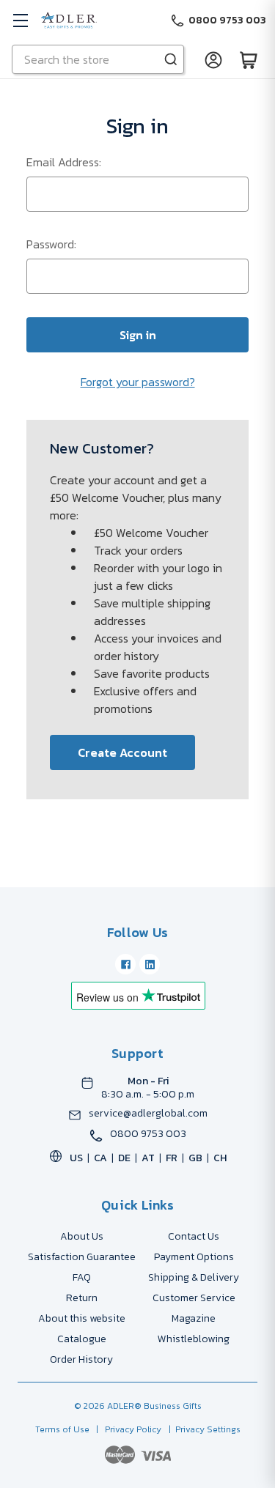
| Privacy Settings (202, 1429)
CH (220, 1158)
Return (82, 1298)
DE (124, 1158)
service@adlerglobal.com (148, 1113)
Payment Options (194, 1257)
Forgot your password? (138, 381)
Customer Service (194, 1298)
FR (171, 1158)
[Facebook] (125, 964)
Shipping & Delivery (193, 1277)
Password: (51, 244)
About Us (81, 1236)
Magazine (194, 1318)
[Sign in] (213, 59)
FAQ (82, 1277)
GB (195, 1158)
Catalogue (81, 1339)
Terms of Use (63, 1429)
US (76, 1158)
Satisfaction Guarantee (82, 1257)
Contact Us (193, 1236)
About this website (81, 1318)
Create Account (122, 752)
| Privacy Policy (126, 1429)
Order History (81, 1359)
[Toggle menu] (20, 20)
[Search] (171, 59)
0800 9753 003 (148, 1134)
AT (148, 1158)
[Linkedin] (149, 964)
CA (100, 1158)
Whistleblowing (194, 1339)
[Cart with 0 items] (248, 59)
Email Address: (63, 162)
